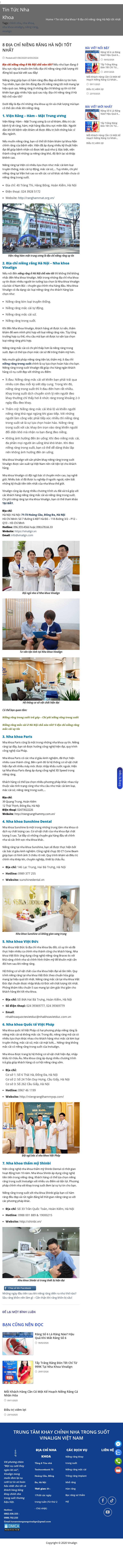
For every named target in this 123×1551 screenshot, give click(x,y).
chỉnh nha (15, 23)
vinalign (7, 31)
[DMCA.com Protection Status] (12, 1527)
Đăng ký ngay (119, 778)
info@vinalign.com (22, 535)
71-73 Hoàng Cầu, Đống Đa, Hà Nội (43, 515)
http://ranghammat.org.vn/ (36, 198)
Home (49, 19)
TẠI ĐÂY (7, 503)
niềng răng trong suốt (16, 363)
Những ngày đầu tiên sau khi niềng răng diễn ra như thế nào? (39, 1293)
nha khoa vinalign (13, 27)
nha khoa (28, 23)
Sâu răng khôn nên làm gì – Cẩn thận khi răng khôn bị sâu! (37, 1297)
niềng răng (31, 27)
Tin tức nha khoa (15, 13)
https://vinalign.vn (26, 531)
